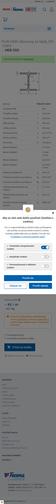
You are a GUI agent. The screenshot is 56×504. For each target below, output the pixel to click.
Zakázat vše (16, 285)
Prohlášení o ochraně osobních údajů (28, 237)
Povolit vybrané (40, 285)
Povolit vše (28, 278)
